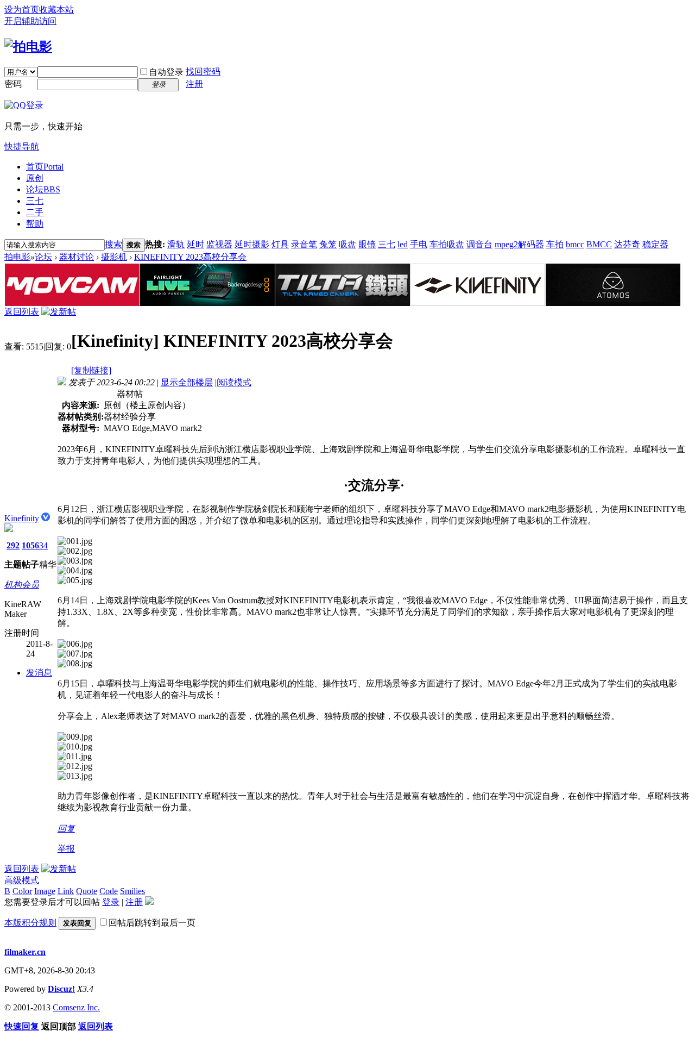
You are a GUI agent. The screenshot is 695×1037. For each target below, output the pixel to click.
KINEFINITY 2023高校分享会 (190, 256)
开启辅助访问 (30, 21)
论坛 (43, 189)
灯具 (280, 244)
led (402, 244)
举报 (66, 848)
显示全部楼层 (187, 382)
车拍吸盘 (446, 244)
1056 (30, 545)
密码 (13, 84)
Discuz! (61, 989)
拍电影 (17, 256)
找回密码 (203, 71)
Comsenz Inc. (76, 1007)
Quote (86, 891)
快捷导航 (21, 146)
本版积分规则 (30, 922)
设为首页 (21, 9)
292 (13, 545)
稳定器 (655, 244)
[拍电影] (28, 47)
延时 (195, 244)
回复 (66, 828)
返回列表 (21, 311)
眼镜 (367, 244)
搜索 (113, 244)
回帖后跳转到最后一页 (152, 922)
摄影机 (114, 256)
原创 (34, 178)
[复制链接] (91, 370)
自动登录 (166, 72)
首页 (45, 166)
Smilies (132, 891)
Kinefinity (21, 518)
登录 (110, 902)
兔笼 (328, 244)
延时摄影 (252, 244)
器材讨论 (76, 256)
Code (108, 891)
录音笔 (304, 244)
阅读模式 (234, 382)
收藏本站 (56, 9)
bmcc (575, 244)
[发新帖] (58, 311)
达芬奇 (627, 244)
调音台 (479, 244)
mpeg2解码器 (519, 244)
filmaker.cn (25, 952)
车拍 (555, 244)
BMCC (599, 244)
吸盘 (347, 244)
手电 (418, 244)
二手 (34, 212)
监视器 (219, 244)
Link (66, 891)
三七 (34, 200)
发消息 (39, 672)
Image (44, 891)
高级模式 (21, 880)
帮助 (34, 223)
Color (22, 891)
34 (43, 545)
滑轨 (176, 244)
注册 (194, 84)
